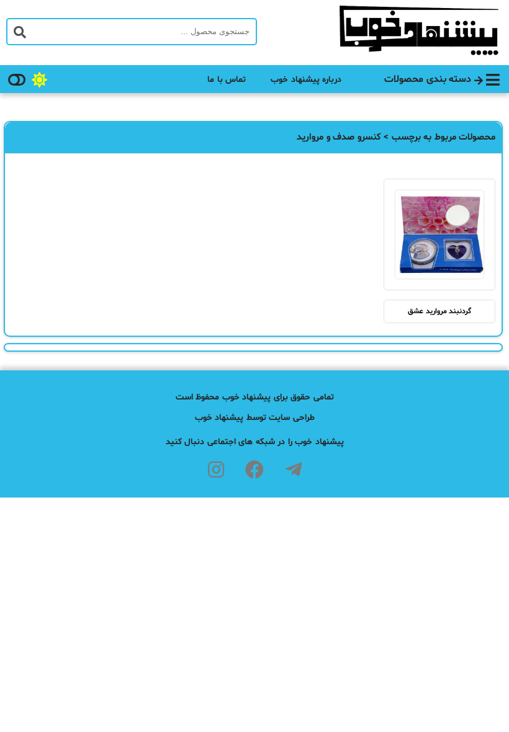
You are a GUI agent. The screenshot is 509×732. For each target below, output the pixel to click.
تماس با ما (226, 80)
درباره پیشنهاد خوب (306, 80)
